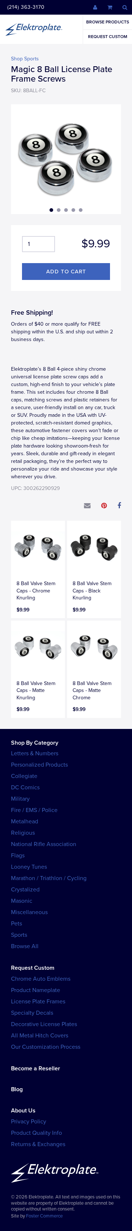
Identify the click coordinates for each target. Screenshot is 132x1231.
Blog (17, 1089)
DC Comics (25, 787)
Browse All (24, 946)
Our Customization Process (45, 1047)
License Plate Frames (38, 1001)
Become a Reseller (35, 1068)
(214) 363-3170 (26, 7)
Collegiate (24, 776)
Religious (23, 833)
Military (20, 798)
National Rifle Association (43, 844)
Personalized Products (39, 764)
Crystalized (25, 889)
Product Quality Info (36, 1133)
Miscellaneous (29, 912)
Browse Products (107, 22)
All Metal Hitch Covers (39, 1035)
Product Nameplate (35, 990)
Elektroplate (33, 29)
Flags (18, 855)
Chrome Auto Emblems (40, 979)
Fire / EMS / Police (34, 810)
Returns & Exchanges (38, 1144)
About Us (23, 1110)
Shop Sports (25, 59)
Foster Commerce (44, 1216)
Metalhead (24, 821)
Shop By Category (34, 743)
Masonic (21, 901)
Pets (16, 923)
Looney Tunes (29, 867)
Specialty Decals (32, 1013)
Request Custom (107, 36)
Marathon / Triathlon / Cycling (49, 878)
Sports (19, 935)
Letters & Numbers (34, 753)
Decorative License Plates (44, 1024)
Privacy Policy (28, 1121)
